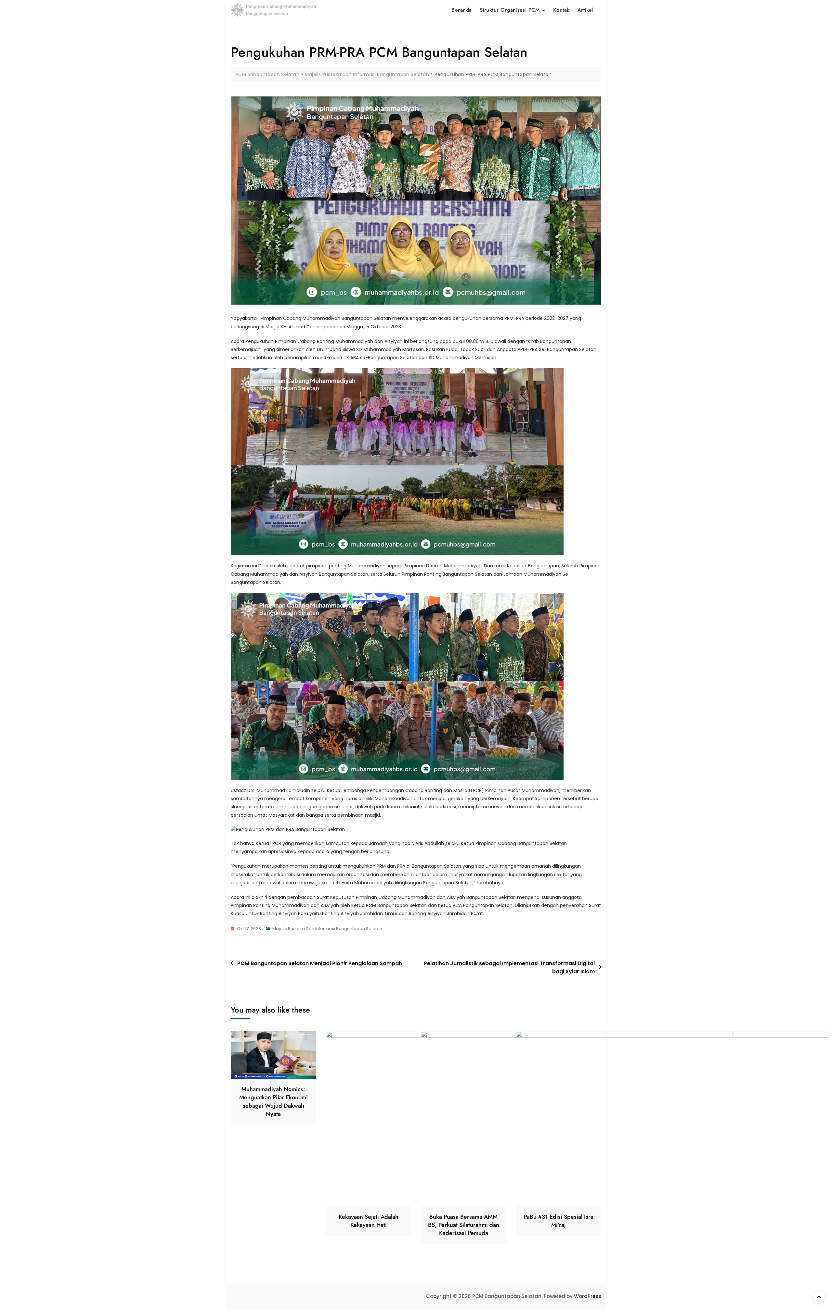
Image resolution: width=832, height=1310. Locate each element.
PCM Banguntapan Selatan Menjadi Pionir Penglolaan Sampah (319, 963)
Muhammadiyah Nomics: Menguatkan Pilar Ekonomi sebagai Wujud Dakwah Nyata (273, 1101)
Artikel (586, 10)
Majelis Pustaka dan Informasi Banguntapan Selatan (327, 929)
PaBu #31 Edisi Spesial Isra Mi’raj (558, 1221)
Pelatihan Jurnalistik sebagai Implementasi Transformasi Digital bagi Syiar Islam (509, 968)
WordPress (587, 1296)
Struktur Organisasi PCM (510, 10)
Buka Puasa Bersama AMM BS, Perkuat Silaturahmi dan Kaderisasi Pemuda (463, 1225)
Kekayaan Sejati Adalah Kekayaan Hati (368, 1221)
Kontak (561, 10)
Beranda (461, 10)
